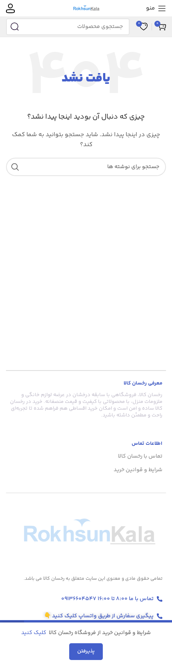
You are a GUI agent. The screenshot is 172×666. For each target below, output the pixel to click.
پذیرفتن (86, 651)
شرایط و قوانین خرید (138, 470)
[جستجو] (14, 26)
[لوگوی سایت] (86, 8)
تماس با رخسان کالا (140, 456)
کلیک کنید (34, 632)
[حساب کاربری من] (10, 8)
